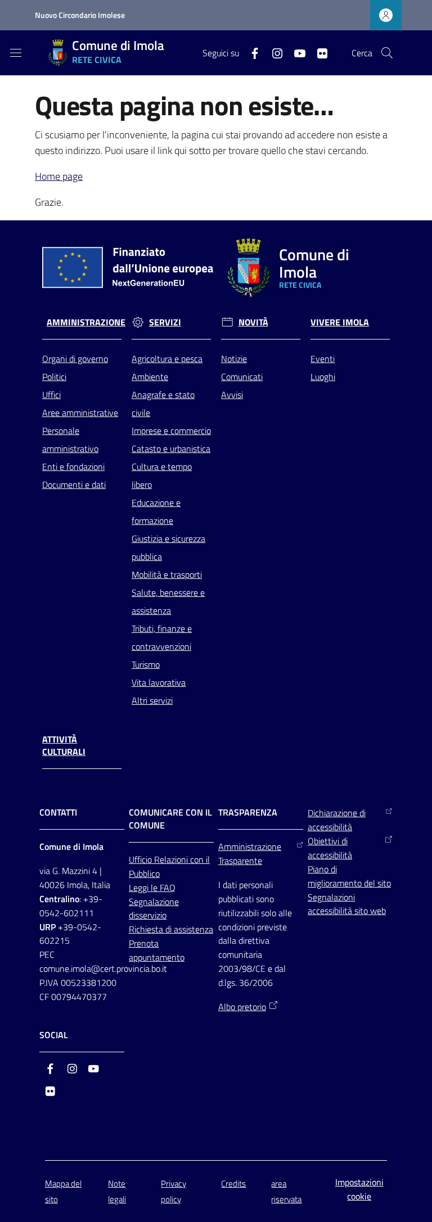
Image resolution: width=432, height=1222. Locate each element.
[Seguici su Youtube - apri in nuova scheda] (295, 52)
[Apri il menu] (15, 53)
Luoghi (322, 376)
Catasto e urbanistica (171, 448)
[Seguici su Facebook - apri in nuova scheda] (250, 52)
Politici (54, 376)
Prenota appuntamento (156, 950)
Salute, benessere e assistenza (168, 601)
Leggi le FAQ (152, 887)
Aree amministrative (80, 412)
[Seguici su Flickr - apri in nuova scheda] (318, 52)
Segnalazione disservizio (154, 908)
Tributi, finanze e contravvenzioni (162, 637)
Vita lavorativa (159, 682)
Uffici (51, 394)
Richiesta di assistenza (171, 929)
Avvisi (232, 394)
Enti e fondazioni (73, 466)
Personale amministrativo (70, 439)
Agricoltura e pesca (167, 358)
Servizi (165, 322)
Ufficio (141, 859)
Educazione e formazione (156, 511)
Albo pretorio (242, 1006)
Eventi (322, 358)
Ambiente (150, 376)
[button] (387, 53)
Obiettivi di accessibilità (330, 848)
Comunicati (242, 376)
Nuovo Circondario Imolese (80, 15)
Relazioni (172, 859)
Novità (253, 322)
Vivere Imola (339, 322)
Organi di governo (75, 358)
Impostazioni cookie (359, 1189)
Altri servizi (152, 700)
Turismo (146, 664)
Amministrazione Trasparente (249, 853)
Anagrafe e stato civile (163, 403)
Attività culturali (64, 746)
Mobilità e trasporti (167, 574)
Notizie (234, 358)
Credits (233, 1183)
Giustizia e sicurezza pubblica (168, 547)
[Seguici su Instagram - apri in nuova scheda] (273, 52)
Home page (59, 176)
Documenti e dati (74, 484)
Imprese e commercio (171, 430)
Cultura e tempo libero (162, 475)
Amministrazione (86, 322)
